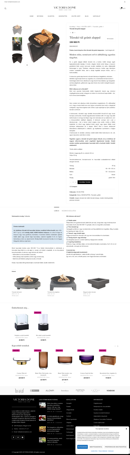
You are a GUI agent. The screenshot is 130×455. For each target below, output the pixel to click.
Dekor (79, 195)
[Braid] (19, 390)
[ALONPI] (49, 390)
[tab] (56, 209)
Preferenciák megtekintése (115, 447)
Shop (78, 26)
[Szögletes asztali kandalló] (22, 322)
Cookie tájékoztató (99, 422)
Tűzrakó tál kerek (17, 292)
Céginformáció (98, 403)
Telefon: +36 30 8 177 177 (21, 429)
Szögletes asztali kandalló (22, 335)
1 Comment (58, 411)
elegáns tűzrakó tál (80, 198)
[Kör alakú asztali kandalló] (43, 322)
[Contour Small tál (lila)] (87, 360)
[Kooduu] (65, 390)
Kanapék (69, 403)
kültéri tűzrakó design (93, 198)
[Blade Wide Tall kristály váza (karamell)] (43, 360)
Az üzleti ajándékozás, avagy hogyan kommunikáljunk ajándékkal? (55, 418)
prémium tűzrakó (74, 200)
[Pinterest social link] (22, 437)
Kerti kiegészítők (71, 438)
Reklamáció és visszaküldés (102, 406)
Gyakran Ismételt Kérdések (102, 413)
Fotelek (68, 406)
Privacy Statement (103, 451)
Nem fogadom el (96, 447)
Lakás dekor (70, 425)
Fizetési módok (98, 409)
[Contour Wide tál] (22, 360)
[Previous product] (71, 33)
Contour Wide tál (21, 373)
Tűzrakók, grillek (97, 26)
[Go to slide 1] (64, 382)
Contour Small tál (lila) (86, 373)
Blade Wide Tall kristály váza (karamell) (43, 374)
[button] (126, 429)
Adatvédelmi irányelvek (100, 416)
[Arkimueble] (34, 390)
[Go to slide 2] (65, 382)
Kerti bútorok (70, 435)
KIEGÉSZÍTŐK (85, 195)
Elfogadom (82, 447)
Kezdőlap (72, 26)
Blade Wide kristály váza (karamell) (65, 374)
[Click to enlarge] (27, 65)
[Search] (5, 8)
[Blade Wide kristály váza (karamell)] (65, 360)
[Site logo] (65, 8)
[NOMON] (80, 390)
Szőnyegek (69, 432)
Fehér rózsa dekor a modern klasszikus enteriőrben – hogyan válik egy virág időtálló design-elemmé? (55, 406)
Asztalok (68, 413)
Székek (68, 416)
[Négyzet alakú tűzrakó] (100, 282)
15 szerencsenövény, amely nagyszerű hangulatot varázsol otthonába (54, 440)
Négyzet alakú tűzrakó (89, 292)
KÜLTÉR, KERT (86, 26)
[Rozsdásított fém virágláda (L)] (108, 360)
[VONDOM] (110, 390)
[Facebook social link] (13, 437)
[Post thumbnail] (42, 407)
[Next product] (75, 33)
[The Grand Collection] (95, 390)
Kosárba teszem (84, 182)
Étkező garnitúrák (71, 419)
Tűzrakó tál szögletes (53, 292)
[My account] (124, 2)
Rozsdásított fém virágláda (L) (108, 373)
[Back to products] (73, 33)
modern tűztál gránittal (106, 198)
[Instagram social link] (18, 437)
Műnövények (70, 429)
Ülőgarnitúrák (70, 409)
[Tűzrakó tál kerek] (29, 282)
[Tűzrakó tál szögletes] (64, 282)
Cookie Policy (94, 451)
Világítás (68, 422)
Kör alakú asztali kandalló (43, 335)
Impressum (111, 451)
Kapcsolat (96, 425)
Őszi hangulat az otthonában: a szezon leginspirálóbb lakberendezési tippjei (55, 429)
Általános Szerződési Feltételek (103, 419)
